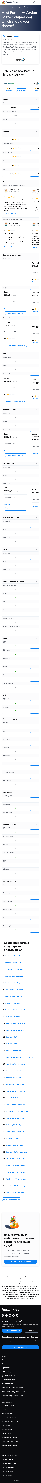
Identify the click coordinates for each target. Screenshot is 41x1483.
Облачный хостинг (8, 1433)
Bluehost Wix (12, 1037)
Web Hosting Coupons (9, 1455)
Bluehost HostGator (14, 1050)
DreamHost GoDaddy (15, 1159)
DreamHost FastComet (15, 1071)
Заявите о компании (9, 1380)
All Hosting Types (8, 1405)
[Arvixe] (20, 60)
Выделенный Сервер (9, 1437)
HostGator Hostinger (15, 1118)
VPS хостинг (6, 1425)
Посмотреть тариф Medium (15, 345)
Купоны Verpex (7, 1475)
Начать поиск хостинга (22, 1262)
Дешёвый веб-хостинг (10, 1421)
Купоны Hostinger (8, 1467)
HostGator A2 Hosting (15, 1172)
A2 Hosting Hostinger (15, 1084)
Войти (31, 1330)
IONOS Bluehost (13, 1017)
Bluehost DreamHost (15, 1030)
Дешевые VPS (7, 1429)
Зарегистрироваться (12, 1330)
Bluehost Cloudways (14, 1077)
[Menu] (37, 2)
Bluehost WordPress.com (16, 1152)
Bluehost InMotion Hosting (16, 1010)
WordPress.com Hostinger (17, 1111)
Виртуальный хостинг (9, 1417)
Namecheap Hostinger (15, 1145)
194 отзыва (37, 90)
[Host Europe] (9, 83)
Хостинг (4, 1409)
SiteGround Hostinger (15, 1192)
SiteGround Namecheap (16, 1179)
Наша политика (7, 1384)
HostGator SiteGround (15, 1064)
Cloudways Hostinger (15, 1132)
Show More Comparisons (11, 1199)
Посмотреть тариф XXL (15, 509)
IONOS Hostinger (12, 1003)
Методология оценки (15, 7)
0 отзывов (35, 282)
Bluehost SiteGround (14, 976)
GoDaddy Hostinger (14, 1125)
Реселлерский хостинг (10, 1441)
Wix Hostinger (12, 1138)
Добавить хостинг (8, 1376)
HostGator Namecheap (15, 1186)
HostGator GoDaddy (14, 989)
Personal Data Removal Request (12, 1388)
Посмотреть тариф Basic (15, 313)
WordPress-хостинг (9, 1413)
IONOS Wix (11, 1044)
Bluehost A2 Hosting (13, 996)
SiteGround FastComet (15, 1165)
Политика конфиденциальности (13, 1392)
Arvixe (17, 36)
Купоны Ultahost (7, 1471)
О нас (4, 1360)
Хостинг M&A (19, 1347)
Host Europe (21, 90)
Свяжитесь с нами (8, 1364)
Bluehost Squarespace (15, 1023)
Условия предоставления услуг (13, 1396)
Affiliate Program (8, 1372)
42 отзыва (9, 90)
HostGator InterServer (15, 1091)
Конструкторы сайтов (9, 1445)
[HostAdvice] (10, 2)
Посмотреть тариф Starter (15, 401)
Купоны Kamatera (8, 1459)
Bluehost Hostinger (13, 983)
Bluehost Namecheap (14, 956)
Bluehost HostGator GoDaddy (19, 1057)
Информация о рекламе (31, 7)
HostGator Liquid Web (15, 1104)
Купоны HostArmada (9, 1463)
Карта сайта (6, 1368)
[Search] (34, 2)
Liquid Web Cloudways (15, 1098)
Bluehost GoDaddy (13, 962)
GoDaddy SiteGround (14, 969)
